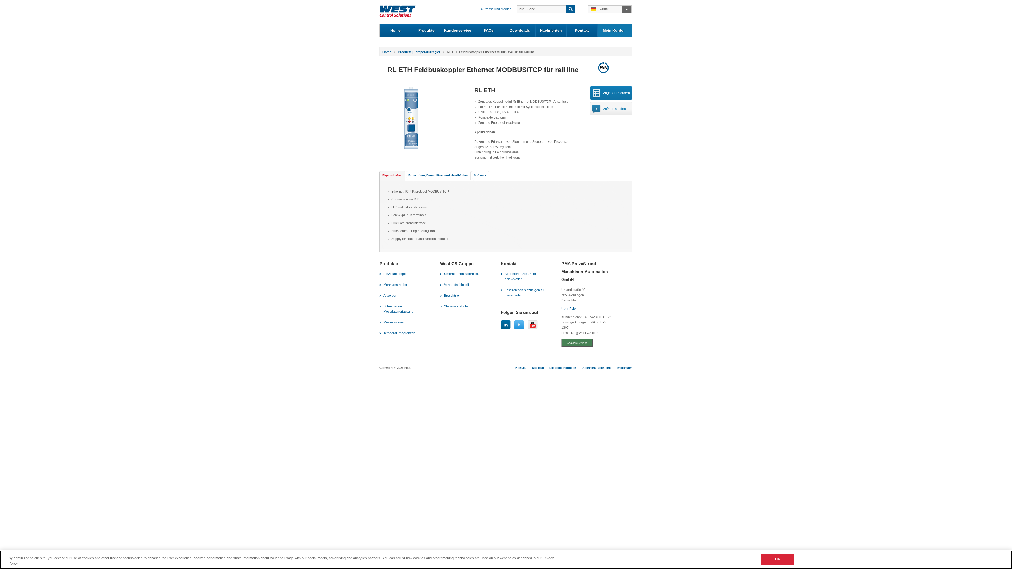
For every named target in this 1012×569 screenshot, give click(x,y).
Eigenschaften (392, 175)
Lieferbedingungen (562, 367)
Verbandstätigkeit (456, 285)
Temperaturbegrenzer (399, 333)
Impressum (624, 367)
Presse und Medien (498, 9)
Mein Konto (613, 30)
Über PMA (568, 309)
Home (395, 30)
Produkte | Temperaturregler (419, 52)
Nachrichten (551, 30)
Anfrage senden (614, 109)
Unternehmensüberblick (461, 274)
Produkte (426, 30)
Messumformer (394, 322)
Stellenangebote (456, 306)
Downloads (520, 30)
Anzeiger (389, 295)
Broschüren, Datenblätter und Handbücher (438, 175)
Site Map (538, 367)
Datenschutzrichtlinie (596, 367)
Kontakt (582, 30)
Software (480, 175)
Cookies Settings (577, 342)
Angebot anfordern (616, 93)
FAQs (489, 30)
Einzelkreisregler (395, 274)
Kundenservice (457, 30)
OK (777, 559)
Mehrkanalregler (395, 285)
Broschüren (452, 295)
